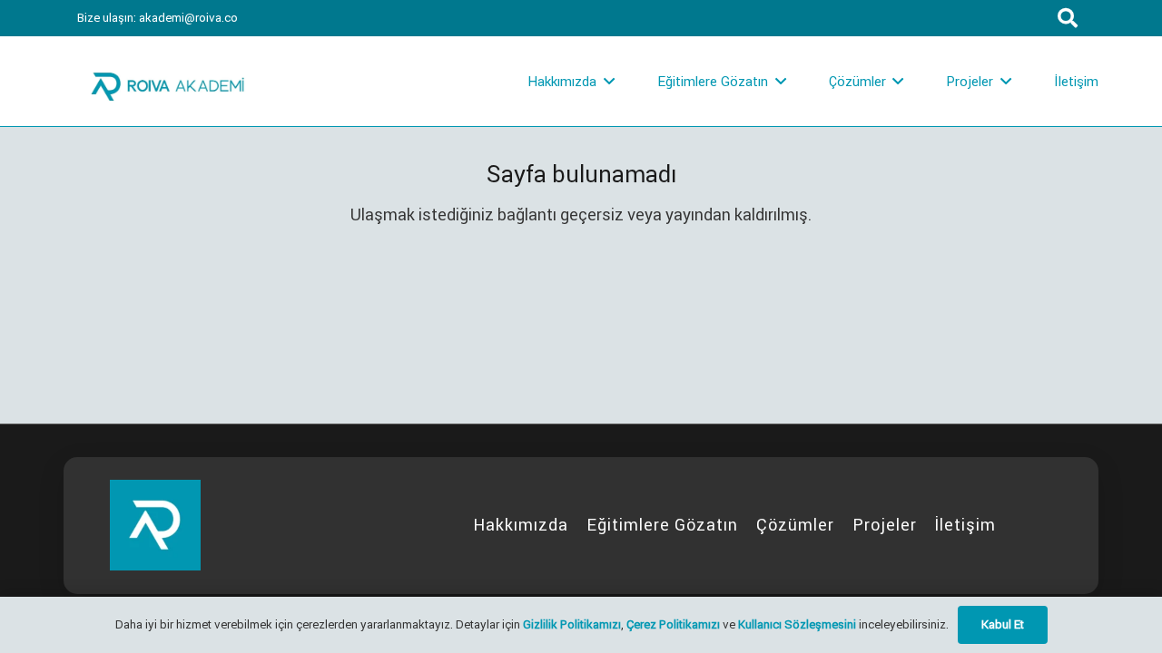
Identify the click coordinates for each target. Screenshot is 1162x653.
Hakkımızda (520, 524)
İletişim (965, 524)
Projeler (884, 524)
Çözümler (795, 524)
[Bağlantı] (168, 81)
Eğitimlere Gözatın (662, 524)
